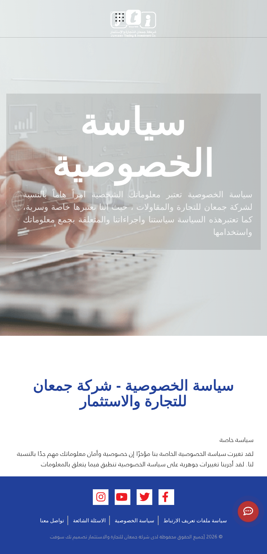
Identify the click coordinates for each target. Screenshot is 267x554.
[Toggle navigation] (120, 18)
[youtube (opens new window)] (122, 497)
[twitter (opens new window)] (144, 497)
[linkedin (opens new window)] (100, 497)
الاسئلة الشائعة (89, 520)
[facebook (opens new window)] (166, 497)
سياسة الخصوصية (134, 520)
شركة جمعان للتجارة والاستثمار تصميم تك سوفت (99, 536)
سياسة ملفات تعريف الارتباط (195, 520)
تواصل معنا (52, 520)
